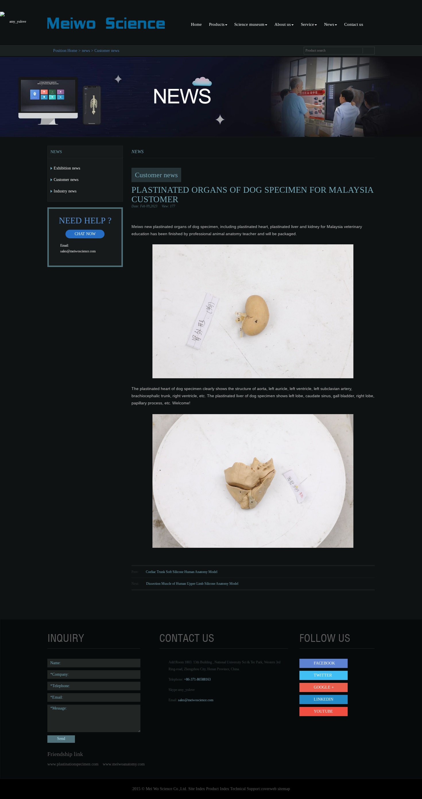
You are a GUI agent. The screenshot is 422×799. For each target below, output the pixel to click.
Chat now (85, 234)
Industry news (65, 191)
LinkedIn (323, 699)
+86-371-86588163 (197, 679)
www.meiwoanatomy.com (124, 764)
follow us (324, 638)
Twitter (323, 675)
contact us (186, 638)
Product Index (217, 789)
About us (282, 24)
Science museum (249, 24)
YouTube (323, 711)
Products (216, 24)
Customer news (106, 50)
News (329, 24)
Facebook (324, 663)
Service (307, 24)
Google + (324, 687)
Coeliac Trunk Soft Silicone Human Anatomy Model (181, 572)
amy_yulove (186, 690)
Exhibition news (67, 168)
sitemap (284, 789)
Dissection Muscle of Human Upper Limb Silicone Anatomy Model (192, 584)
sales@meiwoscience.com (78, 251)
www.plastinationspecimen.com (72, 764)
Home (196, 24)
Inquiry (65, 638)
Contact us (353, 24)
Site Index (196, 789)
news (86, 50)
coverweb (268, 789)
